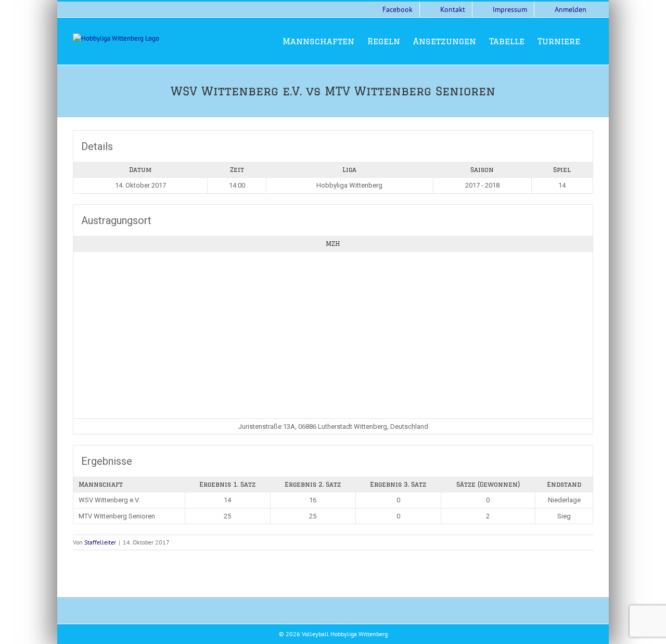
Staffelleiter (100, 542)
